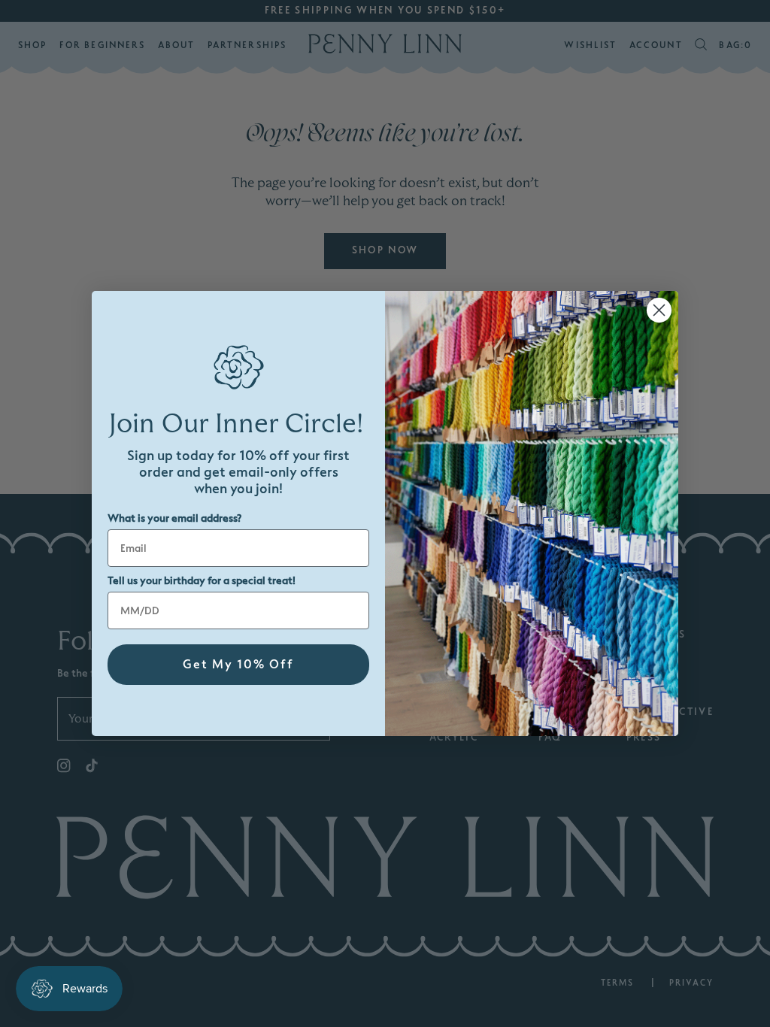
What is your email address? (174, 518)
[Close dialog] (659, 310)
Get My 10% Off (238, 664)
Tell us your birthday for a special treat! (202, 580)
